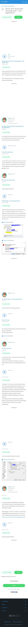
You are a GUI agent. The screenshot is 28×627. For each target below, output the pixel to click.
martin (9, 118)
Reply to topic (7, 17)
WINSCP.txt (6, 336)
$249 (18, 589)
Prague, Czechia (14, 123)
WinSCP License (7, 621)
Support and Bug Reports (9, 6)
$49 (13, 589)
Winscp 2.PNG (6, 240)
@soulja (3, 308)
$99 (16, 589)
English (13, 615)
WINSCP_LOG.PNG (7, 459)
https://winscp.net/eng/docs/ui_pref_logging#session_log (13, 517)
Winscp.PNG (6, 222)
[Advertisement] (14, 36)
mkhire (9, 54)
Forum (2, 6)
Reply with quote (6, 67)
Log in (18, 17)
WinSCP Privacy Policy (17, 621)
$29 (11, 589)
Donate (14, 585)
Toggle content (14, 601)
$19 (9, 589)
